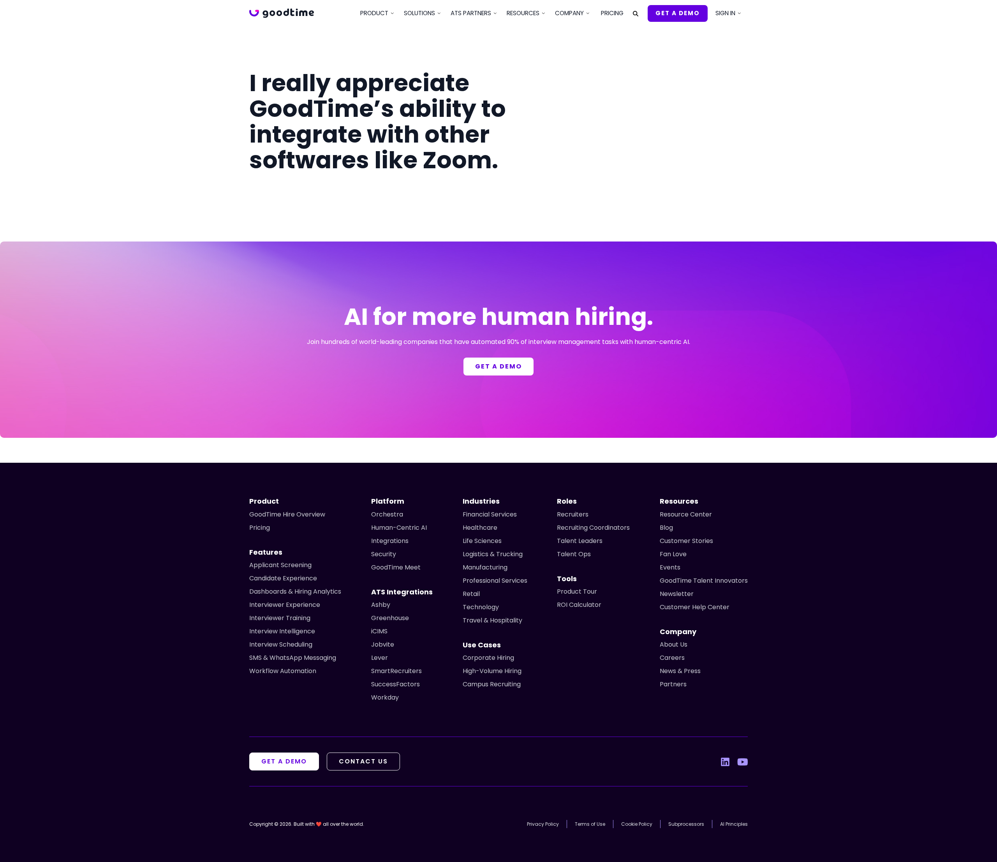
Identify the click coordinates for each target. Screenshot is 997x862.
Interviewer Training (279, 617)
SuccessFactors (395, 684)
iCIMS (379, 631)
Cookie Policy (636, 824)
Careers (672, 657)
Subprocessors (686, 824)
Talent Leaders (579, 540)
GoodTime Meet (396, 567)
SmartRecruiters (396, 670)
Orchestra (387, 514)
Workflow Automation (282, 670)
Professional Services (495, 580)
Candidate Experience (283, 578)
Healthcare (480, 527)
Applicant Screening (280, 565)
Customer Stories (686, 540)
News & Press (680, 670)
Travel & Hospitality (492, 620)
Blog (666, 527)
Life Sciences (482, 540)
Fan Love (673, 554)
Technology (481, 607)
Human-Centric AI (399, 527)
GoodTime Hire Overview (287, 514)
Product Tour (577, 591)
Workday (385, 697)
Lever (379, 657)
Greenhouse (390, 617)
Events (670, 567)
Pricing (612, 13)
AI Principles (734, 824)
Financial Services (490, 514)
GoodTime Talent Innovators (704, 580)
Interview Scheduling (280, 644)
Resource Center (686, 514)
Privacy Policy (543, 824)
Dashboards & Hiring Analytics (295, 591)
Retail (471, 593)
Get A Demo (677, 13)
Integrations (390, 540)
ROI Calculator (579, 604)
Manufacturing (485, 567)
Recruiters (572, 514)
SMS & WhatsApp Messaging (292, 657)
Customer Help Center (694, 607)
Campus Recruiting (492, 684)
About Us (673, 644)
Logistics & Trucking (493, 554)
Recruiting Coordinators (593, 527)
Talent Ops (574, 554)
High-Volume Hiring (492, 670)
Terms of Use (590, 824)
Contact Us (363, 761)
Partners (673, 684)
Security (383, 554)
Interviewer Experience (284, 604)
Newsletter (677, 593)
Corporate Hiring (488, 657)
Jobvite (382, 644)
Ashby (380, 604)
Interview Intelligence (282, 631)
